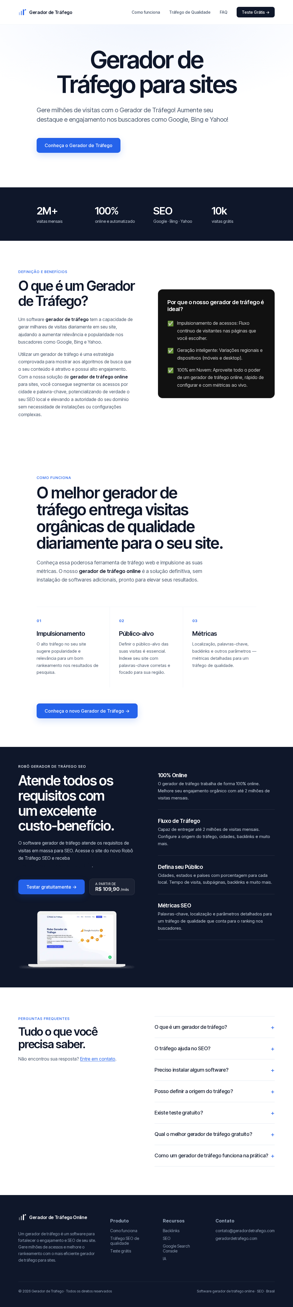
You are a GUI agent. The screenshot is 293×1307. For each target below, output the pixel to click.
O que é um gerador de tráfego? (191, 1027)
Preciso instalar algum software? (191, 1070)
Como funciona (146, 12)
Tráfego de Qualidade (190, 12)
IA (164, 1258)
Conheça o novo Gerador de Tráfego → (87, 711)
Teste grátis (120, 1250)
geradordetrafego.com (236, 1238)
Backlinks (171, 1230)
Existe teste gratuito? (179, 1113)
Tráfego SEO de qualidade (124, 1241)
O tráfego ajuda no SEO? (182, 1048)
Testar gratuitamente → (51, 887)
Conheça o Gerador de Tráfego (78, 145)
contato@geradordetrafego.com (245, 1230)
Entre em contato (97, 1059)
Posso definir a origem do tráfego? (194, 1091)
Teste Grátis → (256, 12)
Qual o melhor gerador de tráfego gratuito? (203, 1134)
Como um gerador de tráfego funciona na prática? (211, 1155)
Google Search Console (176, 1248)
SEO (167, 1238)
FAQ (223, 12)
